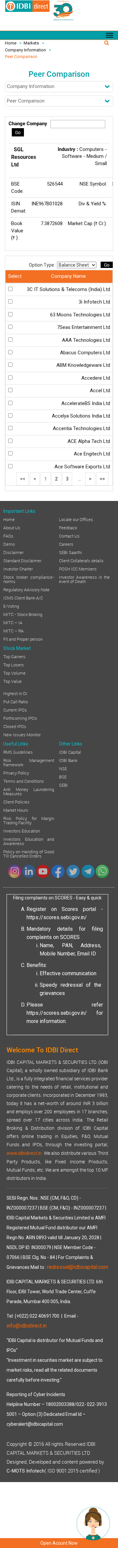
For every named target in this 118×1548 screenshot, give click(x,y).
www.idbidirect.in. (25, 1153)
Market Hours (15, 809)
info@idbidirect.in (27, 1326)
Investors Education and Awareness (28, 841)
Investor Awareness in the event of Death (84, 579)
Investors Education (21, 830)
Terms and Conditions (23, 780)
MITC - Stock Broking (22, 614)
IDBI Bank (68, 760)
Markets (31, 43)
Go (18, 132)
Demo (9, 543)
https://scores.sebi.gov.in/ (57, 917)
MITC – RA (13, 630)
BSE (63, 776)
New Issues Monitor (22, 734)
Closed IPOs (14, 726)
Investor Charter (18, 568)
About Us (11, 527)
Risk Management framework (28, 762)
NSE (63, 768)
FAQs (8, 535)
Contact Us (69, 535)
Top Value (12, 681)
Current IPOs (15, 709)
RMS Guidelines (18, 751)
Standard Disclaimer (22, 560)
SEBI (63, 784)
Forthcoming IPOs (20, 717)
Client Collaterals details (81, 560)
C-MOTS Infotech (26, 1471)
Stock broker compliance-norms (28, 579)
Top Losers (13, 664)
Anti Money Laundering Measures (28, 791)
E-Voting (11, 605)
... (79, 479)
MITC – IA (12, 622)
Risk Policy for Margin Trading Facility (28, 820)
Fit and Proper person (23, 638)
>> (102, 479)
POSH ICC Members (78, 568)
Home (10, 43)
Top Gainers (14, 656)
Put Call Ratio (15, 701)
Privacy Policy (16, 772)
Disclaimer (13, 552)
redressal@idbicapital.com (77, 1267)
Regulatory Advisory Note (26, 589)
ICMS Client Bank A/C (23, 597)
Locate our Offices (76, 519)
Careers (66, 543)
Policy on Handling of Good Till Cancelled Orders (28, 853)
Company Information (25, 49)
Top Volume (14, 672)
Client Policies (16, 801)
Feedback (68, 527)
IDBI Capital (70, 751)
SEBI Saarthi (70, 552)
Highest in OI (15, 693)
